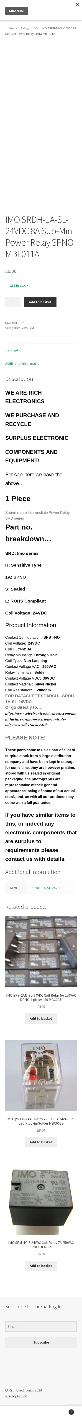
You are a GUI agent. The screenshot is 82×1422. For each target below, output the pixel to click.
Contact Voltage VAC (22, 667)
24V (35, 28)
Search (41, 1414)
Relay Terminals (18, 672)
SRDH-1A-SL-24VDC (47, 887)
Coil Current (15, 649)
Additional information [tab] (23, 363)
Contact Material (18, 684)
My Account (13, 1414)
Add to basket (40, 302)
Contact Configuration (23, 637)
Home (13, 28)
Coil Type (13, 661)
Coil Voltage (15, 643)
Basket (63, 1410)
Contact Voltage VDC (22, 678)
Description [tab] (14, 350)
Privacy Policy (16, 1396)
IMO (31, 328)
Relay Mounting (18, 655)
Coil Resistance (18, 690)
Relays (25, 28)
